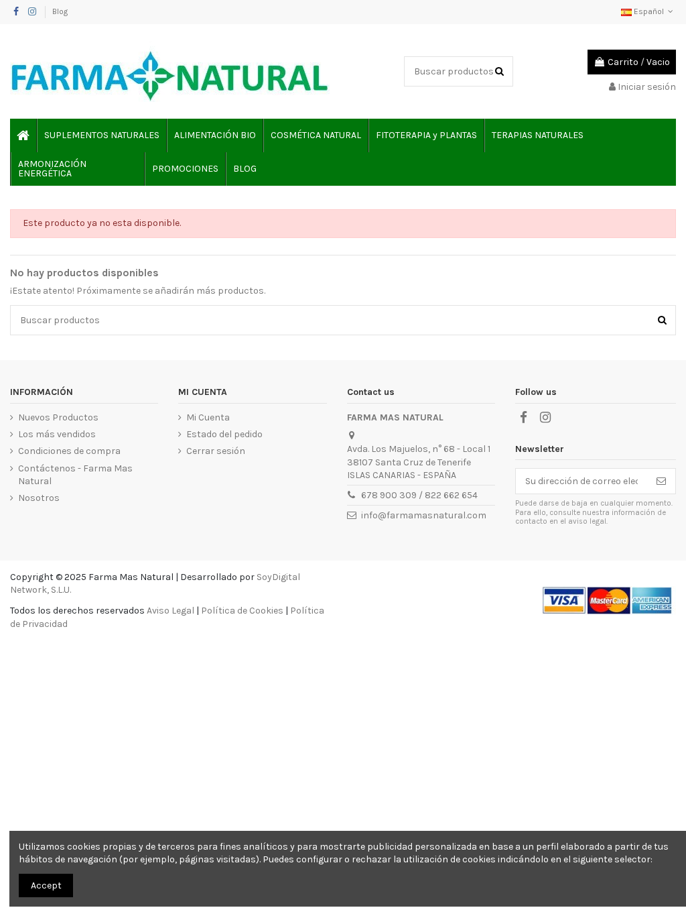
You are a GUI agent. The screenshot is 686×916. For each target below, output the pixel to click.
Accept (46, 885)
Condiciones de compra (69, 451)
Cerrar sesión (215, 451)
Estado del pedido (224, 434)
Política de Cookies (242, 610)
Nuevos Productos (58, 417)
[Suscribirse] (661, 481)
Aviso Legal (170, 610)
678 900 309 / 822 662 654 (419, 495)
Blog (60, 11)
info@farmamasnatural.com (423, 515)
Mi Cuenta (208, 417)
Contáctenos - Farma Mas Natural (75, 475)
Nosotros (39, 498)
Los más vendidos (57, 434)
